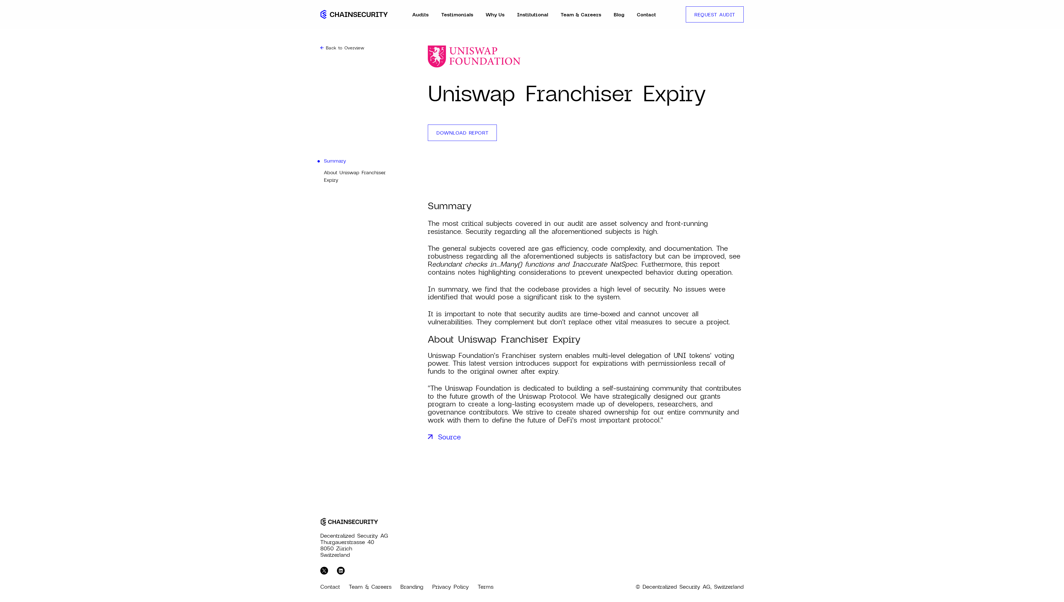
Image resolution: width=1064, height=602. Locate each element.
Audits (420, 14)
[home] (354, 14)
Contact (646, 14)
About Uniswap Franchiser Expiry (355, 176)
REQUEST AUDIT (714, 14)
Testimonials (457, 14)
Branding (411, 586)
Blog (619, 14)
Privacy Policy (450, 586)
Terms (485, 586)
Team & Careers (581, 14)
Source (449, 437)
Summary (335, 161)
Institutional (532, 14)
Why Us (495, 14)
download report (462, 133)
